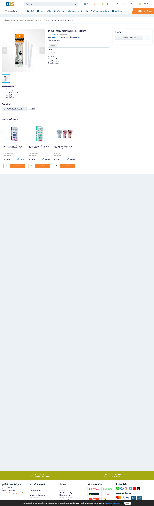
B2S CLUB (62, 490)
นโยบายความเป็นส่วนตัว (65, 498)
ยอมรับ (127, 503)
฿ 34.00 (52, 49)
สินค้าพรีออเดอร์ (147, 11)
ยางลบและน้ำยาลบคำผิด (34, 20)
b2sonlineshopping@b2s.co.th (14, 493)
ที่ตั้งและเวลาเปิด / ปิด (65, 495)
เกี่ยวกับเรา (62, 488)
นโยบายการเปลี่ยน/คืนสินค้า (37, 495)
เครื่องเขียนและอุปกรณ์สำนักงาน (13, 20)
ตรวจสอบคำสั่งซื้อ (35, 498)
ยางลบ (48, 20)
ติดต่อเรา (33, 488)
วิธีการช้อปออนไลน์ (35, 490)
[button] (4, 50)
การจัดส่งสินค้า (34, 493)
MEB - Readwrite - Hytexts (67, 493)
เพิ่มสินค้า (17, 166)
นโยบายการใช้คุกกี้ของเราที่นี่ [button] (113, 503)
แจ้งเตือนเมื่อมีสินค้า (129, 37)
